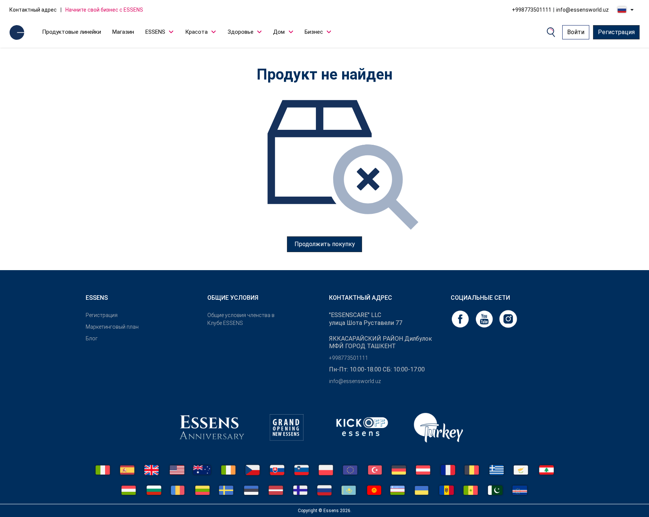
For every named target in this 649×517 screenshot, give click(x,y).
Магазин (123, 32)
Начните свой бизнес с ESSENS (104, 10)
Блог (92, 338)
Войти (575, 32)
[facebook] (461, 318)
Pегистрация (102, 315)
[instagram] (508, 318)
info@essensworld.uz (582, 10)
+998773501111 (531, 10)
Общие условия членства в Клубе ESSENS (241, 319)
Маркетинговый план (112, 327)
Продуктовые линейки (71, 32)
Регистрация (616, 32)
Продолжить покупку (324, 244)
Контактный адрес (33, 10)
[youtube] (485, 318)
